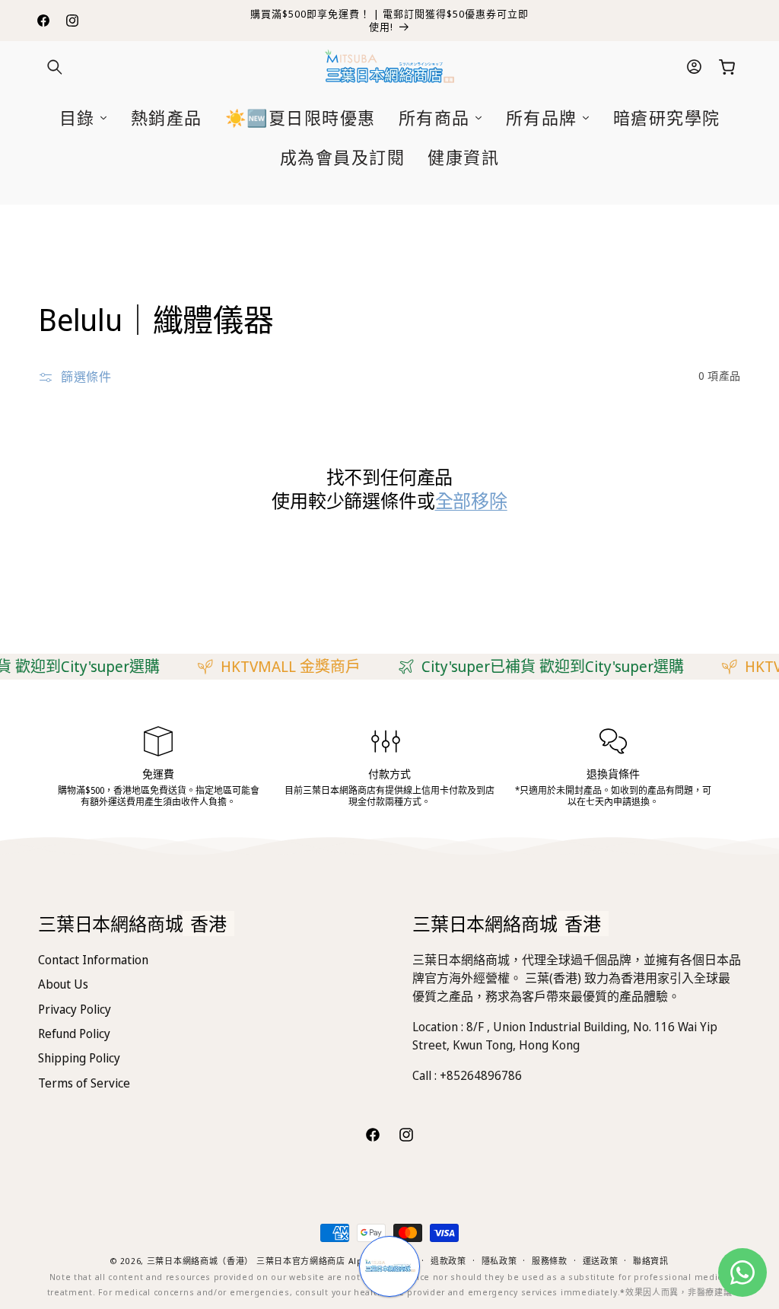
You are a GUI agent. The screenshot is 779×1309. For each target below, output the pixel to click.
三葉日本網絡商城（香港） (200, 1260)
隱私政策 (499, 1260)
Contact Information (93, 959)
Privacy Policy (74, 1009)
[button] (55, 67)
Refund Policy (74, 1033)
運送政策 (600, 1260)
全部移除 (471, 500)
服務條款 (550, 1260)
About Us (63, 984)
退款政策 (448, 1260)
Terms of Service (84, 1083)
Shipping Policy (79, 1057)
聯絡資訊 (651, 1260)
